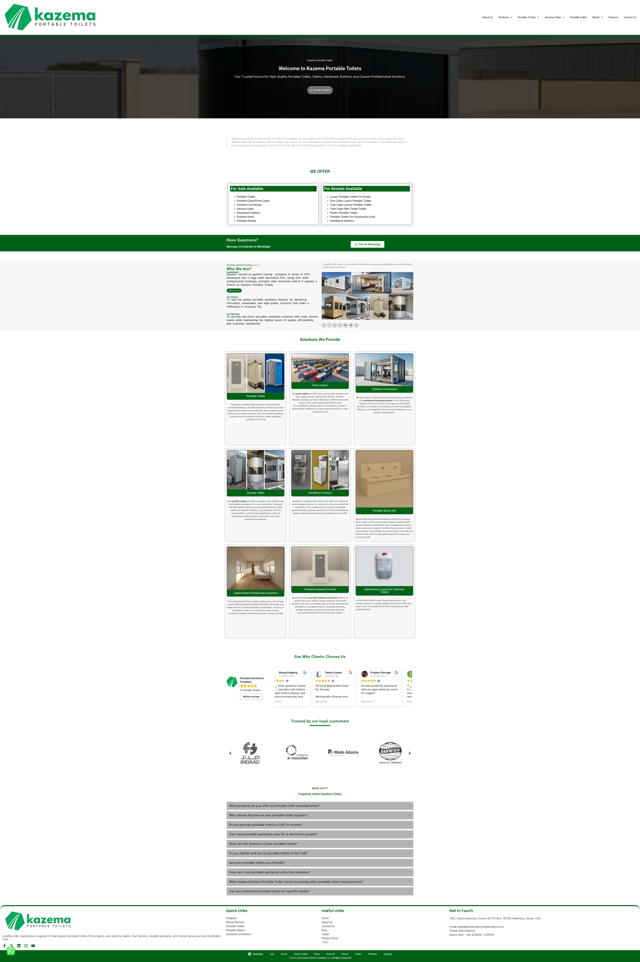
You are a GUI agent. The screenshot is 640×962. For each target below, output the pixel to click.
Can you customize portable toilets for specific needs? (269, 891)
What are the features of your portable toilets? (263, 843)
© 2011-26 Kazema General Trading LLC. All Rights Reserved (320, 957)
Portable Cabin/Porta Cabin (253, 200)
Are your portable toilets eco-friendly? (257, 862)
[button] (410, 687)
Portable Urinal (246, 216)
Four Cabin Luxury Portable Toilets (350, 200)
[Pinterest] (351, 325)
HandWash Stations (342, 220)
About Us (487, 17)
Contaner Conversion (249, 204)
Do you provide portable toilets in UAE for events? (265, 824)
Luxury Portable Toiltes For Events (350, 196)
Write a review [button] (251, 696)
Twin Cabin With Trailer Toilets (348, 208)
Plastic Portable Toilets (343, 212)
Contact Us (630, 17)
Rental (596, 17)
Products (503, 17)
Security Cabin (553, 17)
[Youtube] (345, 325)
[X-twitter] (329, 325)
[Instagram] (340, 325)
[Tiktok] (356, 325)
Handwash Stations (248, 212)
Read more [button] (285, 701)
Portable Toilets (527, 17)
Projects (613, 17)
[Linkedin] (19, 946)
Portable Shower (246, 220)
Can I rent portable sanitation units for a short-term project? (273, 834)
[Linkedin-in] (334, 325)
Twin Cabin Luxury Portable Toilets (351, 204)
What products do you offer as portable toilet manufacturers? (274, 805)
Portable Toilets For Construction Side (352, 216)
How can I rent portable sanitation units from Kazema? (269, 872)
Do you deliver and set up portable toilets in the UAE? (268, 853)
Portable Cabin (578, 17)
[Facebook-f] (324, 325)
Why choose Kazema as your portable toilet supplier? (268, 815)
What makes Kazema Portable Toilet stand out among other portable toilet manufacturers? (296, 881)
